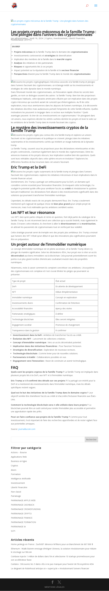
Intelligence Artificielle (21, 478)
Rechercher (91, 439)
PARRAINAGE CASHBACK (22, 504)
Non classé (16, 491)
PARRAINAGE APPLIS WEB (23, 500)
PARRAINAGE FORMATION (23, 522)
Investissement (60, 38)
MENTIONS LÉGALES (54, 587)
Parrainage (16, 496)
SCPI (13, 531)
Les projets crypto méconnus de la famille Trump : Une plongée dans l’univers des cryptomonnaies (53, 33)
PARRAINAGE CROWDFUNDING (26, 509)
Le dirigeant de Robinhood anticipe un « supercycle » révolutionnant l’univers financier (50, 568)
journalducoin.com (26, 429)
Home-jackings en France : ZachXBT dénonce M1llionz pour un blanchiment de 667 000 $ (52, 544)
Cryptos (48, 38)
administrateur (21, 38)
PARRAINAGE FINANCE (21, 517)
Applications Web (19, 456)
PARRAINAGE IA (18, 526)
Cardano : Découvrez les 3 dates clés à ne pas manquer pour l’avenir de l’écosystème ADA (52, 564)
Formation (16, 474)
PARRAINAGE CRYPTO (21, 39)
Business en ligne (19, 461)
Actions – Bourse (19, 452)
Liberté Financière (77, 38)
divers (13, 470)
